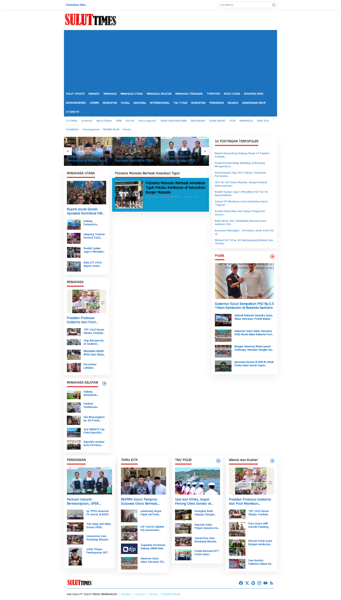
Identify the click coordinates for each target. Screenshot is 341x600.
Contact (140, 594)
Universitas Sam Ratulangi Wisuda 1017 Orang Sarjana (98, 538)
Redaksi (126, 594)
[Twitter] (247, 583)
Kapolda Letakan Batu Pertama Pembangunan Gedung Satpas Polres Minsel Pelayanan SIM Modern (94, 443)
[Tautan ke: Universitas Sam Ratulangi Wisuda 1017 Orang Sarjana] (75, 539)
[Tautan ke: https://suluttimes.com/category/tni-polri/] (218, 460)
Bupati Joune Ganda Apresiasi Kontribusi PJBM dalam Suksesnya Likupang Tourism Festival (87, 159)
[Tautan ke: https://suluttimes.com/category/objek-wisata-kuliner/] (272, 460)
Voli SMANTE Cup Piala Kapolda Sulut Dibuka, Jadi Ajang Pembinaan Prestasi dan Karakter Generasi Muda (95, 431)
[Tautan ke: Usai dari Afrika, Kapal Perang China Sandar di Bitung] (197, 481)
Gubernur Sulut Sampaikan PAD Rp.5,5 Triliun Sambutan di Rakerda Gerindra (244, 306)
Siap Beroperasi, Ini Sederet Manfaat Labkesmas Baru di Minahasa (94, 342)
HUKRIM (165, 197)
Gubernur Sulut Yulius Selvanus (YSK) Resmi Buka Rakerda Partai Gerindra (254, 332)
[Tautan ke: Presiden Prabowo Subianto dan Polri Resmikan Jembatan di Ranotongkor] (86, 301)
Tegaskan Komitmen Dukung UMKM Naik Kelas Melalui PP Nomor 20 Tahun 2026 (153, 547)
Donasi (154, 594)
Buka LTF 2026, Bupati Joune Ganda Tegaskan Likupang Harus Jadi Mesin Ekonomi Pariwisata (94, 264)
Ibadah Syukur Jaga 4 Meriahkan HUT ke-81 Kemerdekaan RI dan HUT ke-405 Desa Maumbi (94, 250)
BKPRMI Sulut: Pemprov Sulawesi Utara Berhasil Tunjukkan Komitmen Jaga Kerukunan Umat (141, 502)
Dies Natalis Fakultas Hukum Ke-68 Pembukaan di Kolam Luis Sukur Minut (260, 562)
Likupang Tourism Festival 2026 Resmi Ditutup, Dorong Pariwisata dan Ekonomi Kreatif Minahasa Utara (94, 236)
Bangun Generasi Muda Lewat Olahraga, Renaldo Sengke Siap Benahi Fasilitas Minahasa (254, 348)
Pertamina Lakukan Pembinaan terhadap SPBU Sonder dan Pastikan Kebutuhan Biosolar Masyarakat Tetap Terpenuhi (94, 366)
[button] (273, 5)
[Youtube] (265, 583)
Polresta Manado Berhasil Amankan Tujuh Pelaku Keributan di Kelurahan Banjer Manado (175, 187)
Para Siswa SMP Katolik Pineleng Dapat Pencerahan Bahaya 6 (259, 525)
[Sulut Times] (90, 19)
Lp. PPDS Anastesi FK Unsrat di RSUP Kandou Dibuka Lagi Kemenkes (98, 513)
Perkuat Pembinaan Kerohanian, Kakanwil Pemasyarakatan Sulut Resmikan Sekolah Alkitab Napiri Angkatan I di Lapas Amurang (95, 405)
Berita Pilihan (152, 197)
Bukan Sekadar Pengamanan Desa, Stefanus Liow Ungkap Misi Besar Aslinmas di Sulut (184, 159)
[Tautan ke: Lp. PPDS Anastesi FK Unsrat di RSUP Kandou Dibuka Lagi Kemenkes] (75, 514)
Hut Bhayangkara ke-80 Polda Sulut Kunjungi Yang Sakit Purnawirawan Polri (94, 419)
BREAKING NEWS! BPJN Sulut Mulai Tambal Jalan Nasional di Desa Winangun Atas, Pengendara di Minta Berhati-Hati (94, 352)
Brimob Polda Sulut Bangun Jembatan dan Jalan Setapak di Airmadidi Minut (260, 542)
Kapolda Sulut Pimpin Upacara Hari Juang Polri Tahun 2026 (207, 526)
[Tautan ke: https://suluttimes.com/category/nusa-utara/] (272, 256)
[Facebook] (241, 583)
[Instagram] (259, 583)
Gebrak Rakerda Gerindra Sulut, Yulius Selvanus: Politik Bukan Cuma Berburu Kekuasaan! (253, 317)
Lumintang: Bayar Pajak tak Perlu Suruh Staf (151, 513)
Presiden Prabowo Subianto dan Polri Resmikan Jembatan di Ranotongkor (84, 320)
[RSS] (271, 583)
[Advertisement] (170, 59)
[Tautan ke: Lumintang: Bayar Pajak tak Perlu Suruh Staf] (129, 515)
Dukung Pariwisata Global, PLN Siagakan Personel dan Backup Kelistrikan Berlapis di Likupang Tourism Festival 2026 (95, 223)
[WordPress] (253, 583)
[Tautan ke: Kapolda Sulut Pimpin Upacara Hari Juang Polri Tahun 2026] (183, 528)
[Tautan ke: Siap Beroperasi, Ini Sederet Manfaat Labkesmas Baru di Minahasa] (74, 341)
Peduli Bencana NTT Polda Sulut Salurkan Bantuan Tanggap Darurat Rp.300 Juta (207, 552)
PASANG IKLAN (171, 594)
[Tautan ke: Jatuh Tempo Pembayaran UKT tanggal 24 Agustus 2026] (75, 556)
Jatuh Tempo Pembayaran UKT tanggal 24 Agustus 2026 (98, 551)
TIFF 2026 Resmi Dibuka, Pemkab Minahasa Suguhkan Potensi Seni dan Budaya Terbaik (94, 331)
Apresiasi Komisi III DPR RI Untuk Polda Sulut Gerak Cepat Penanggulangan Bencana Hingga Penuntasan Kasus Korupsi (254, 363)
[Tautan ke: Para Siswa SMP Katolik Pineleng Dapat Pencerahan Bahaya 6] (237, 529)
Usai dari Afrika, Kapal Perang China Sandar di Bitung (193, 502)
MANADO (174, 197)
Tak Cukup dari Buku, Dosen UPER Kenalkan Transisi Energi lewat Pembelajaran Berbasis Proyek (98, 525)
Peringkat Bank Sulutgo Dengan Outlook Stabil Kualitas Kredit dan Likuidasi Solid (206, 513)
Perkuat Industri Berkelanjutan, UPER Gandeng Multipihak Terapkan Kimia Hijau (131, 159)
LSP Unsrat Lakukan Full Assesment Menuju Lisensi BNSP (153, 528)
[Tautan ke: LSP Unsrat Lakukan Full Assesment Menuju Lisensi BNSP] (129, 532)
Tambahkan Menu (76, 5)
